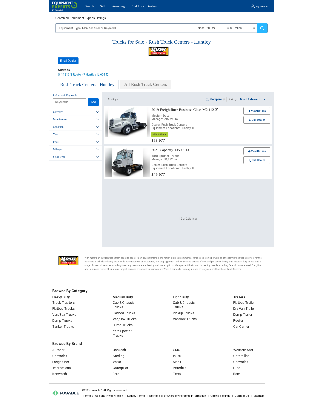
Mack (177, 362)
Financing (118, 6)
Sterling (118, 356)
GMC (176, 350)
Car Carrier (241, 326)
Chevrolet (59, 356)
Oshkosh (119, 350)
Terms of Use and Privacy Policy (103, 395)
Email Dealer (68, 60)
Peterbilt (179, 368)
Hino (236, 368)
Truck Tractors (63, 302)
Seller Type (59, 156)
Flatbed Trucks (63, 308)
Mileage (57, 149)
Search (89, 6)
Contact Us (242, 395)
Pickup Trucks (183, 313)
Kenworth (59, 374)
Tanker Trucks (63, 326)
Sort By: (232, 99)
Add (93, 101)
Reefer (238, 320)
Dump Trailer (242, 314)
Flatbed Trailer (244, 302)
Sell (102, 6)
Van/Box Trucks (64, 314)
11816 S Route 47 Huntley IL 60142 (85, 74)
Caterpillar (120, 368)
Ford (116, 374)
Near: (201, 28)
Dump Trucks (62, 320)
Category (58, 112)
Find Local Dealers (144, 6)
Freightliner (60, 362)
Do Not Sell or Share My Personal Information (177, 395)
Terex (177, 374)
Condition (58, 127)
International (62, 368)
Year (55, 134)
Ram (236, 374)
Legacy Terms (136, 395)
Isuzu (177, 356)
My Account (262, 6)
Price (56, 141)
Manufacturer (60, 119)
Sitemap (258, 395)
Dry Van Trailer (244, 308)
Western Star (243, 350)
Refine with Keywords (65, 95)
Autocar (58, 350)
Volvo (117, 362)
